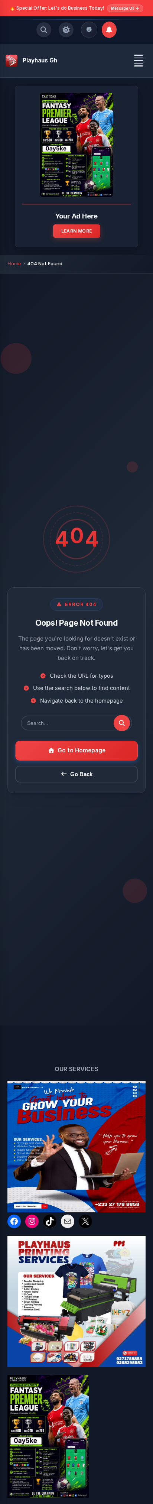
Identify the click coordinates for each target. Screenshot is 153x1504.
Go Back (81, 774)
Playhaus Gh (40, 60)
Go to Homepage (81, 750)
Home (14, 263)
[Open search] (43, 29)
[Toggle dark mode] (66, 29)
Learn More (76, 231)
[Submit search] (122, 723)
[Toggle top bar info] (89, 30)
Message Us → (125, 8)
